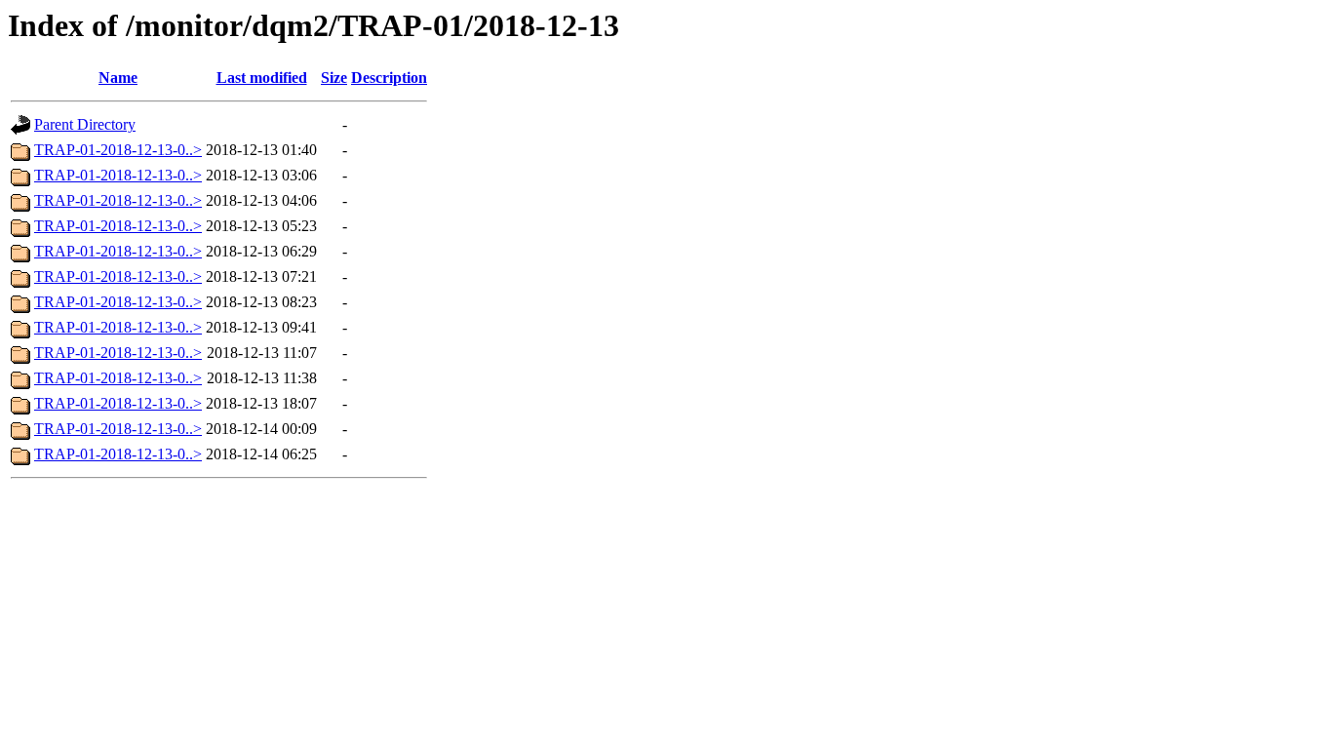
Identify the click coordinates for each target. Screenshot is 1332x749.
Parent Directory (85, 124)
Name (117, 77)
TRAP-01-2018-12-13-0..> (118, 149)
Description (389, 77)
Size (334, 77)
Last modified (261, 77)
